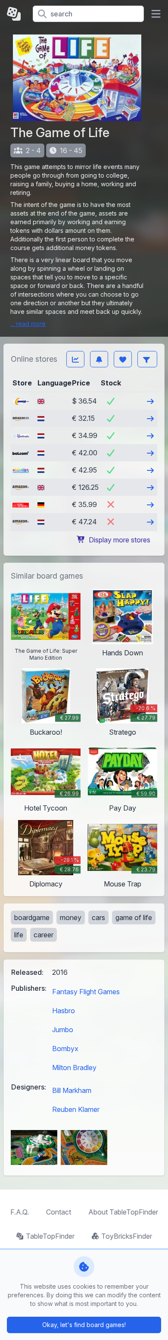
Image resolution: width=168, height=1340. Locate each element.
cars (98, 917)
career (43, 934)
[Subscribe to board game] (99, 359)
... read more (28, 323)
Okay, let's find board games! (84, 1324)
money (70, 917)
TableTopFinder (50, 1236)
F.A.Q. (19, 1212)
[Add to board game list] (123, 359)
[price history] (75, 359)
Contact (58, 1212)
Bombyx (65, 1048)
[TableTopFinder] (16, 14)
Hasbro (63, 1010)
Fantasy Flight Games (86, 991)
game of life (133, 917)
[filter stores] (147, 359)
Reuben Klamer (76, 1109)
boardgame (32, 917)
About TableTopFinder (123, 1212)
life (18, 934)
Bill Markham (71, 1090)
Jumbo (62, 1029)
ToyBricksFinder (126, 1236)
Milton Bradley (74, 1067)
